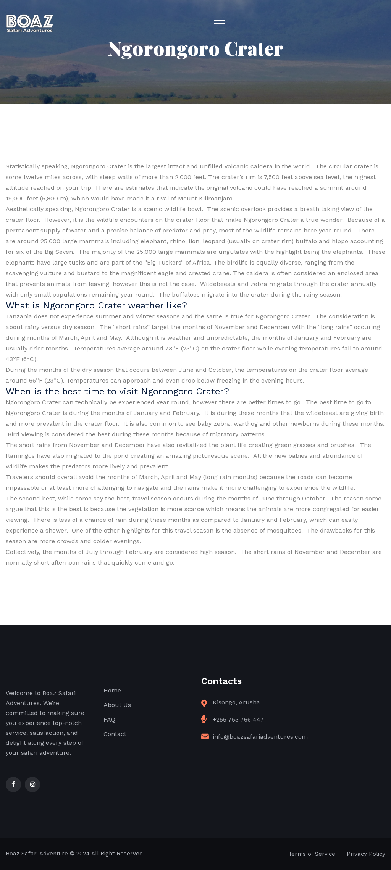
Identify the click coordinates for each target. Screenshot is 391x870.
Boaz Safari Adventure (37, 853)
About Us (117, 705)
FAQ (109, 719)
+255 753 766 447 (238, 719)
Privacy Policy (366, 854)
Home (112, 690)
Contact (114, 734)
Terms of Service (311, 854)
